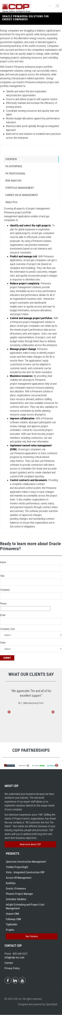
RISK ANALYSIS (13, 180)
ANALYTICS (11, 202)
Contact (9, 962)
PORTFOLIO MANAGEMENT (19, 187)
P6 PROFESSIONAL (15, 173)
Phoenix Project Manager (19, 893)
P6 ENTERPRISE (13, 166)
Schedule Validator (16, 899)
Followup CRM (13, 919)
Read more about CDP (30, 844)
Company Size (7, 628)
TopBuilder (11, 924)
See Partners (31, 936)
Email (2, 615)
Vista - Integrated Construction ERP (25, 872)
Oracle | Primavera (16, 888)
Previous (9, 712)
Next (53, 712)
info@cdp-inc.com (14, 957)
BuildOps (11, 883)
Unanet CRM (12, 913)
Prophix (10, 929)
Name (3, 562)
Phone (3, 603)
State (3, 642)
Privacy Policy (12, 968)
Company (5, 589)
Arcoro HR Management (18, 877)
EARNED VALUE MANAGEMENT (21, 195)
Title (2, 575)
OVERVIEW (11, 159)
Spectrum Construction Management (26, 861)
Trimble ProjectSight (17, 867)
